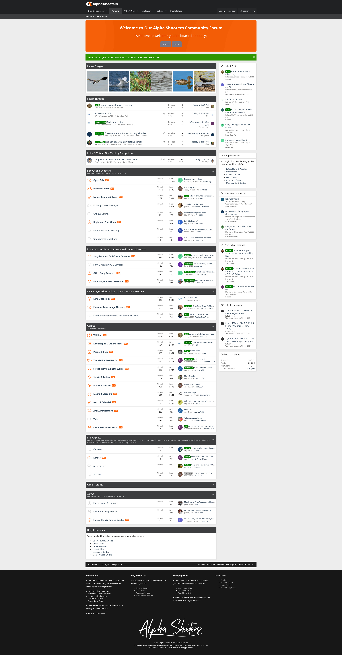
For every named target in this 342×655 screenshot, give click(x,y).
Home (247, 564)
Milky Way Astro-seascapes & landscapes (200, 401)
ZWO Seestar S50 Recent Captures (203, 280)
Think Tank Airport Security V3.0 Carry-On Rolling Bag (239, 253)
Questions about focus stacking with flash (126, 133)
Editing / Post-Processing (106, 230)
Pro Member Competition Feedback (198, 510)
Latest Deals (98, 543)
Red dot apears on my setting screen (123, 141)
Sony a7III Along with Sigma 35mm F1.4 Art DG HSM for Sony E (213, 448)
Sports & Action (101, 377)
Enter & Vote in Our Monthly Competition (110, 153)
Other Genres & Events (105, 427)
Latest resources (233, 305)
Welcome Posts (101, 188)
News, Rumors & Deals (105, 197)
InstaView (146, 10)
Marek (198, 232)
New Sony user (190, 187)
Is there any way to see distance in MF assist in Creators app (213, 263)
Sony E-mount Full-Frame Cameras (134, 136)
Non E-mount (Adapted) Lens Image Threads (115, 315)
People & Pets (100, 351)
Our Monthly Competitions (123, 162)
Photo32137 (204, 521)
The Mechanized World (125, 125)
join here (101, 613)
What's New (129, 10)
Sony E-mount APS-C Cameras (108, 264)
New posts (90, 16)
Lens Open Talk (122, 116)
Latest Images (95, 66)
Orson (203, 353)
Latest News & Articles (103, 540)
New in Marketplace (235, 244)
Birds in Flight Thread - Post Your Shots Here (238, 111)
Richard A (199, 283)
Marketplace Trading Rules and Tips (103, 442)
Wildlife (120, 107)
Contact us (201, 564)
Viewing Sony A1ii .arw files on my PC (198, 519)
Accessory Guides (101, 552)
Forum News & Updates (105, 503)
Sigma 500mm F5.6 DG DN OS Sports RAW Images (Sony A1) (239, 339)
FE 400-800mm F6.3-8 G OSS (199, 456)
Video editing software (193, 418)
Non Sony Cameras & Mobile (108, 281)
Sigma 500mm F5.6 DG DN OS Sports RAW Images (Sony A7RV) (239, 326)
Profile (223, 580)
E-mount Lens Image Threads (109, 307)
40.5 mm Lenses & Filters (197, 314)
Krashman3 (199, 513)
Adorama (182, 590)
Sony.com (204, 645)
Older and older (115, 122)
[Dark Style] (253, 11)
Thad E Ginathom (202, 206)
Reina (97, 144)
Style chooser (93, 564)
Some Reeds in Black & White (201, 272)
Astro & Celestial (102, 402)
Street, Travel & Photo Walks (108, 368)
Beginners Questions (104, 222)
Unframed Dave (203, 127)
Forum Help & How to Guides (108, 519)
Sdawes (197, 467)
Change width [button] (116, 564)
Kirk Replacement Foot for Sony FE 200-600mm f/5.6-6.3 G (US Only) (239, 271)
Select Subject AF (191, 221)
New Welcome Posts (235, 193)
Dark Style (105, 564)
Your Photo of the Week (193, 204)
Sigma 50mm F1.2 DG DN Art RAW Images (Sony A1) (239, 312)
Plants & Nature (101, 385)
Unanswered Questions (105, 238)
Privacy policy (231, 564)
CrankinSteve (205, 395)
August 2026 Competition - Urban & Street (116, 159)
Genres (91, 325)
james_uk (199, 240)
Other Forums (95, 484)
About (90, 493)
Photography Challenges (105, 205)
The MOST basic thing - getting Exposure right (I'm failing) (211, 255)
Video (96, 419)
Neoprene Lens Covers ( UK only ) (201, 465)
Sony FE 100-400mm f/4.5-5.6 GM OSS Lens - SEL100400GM (212, 473)
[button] (107, 11)
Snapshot (199, 198)
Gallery (160, 10)
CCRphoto (98, 136)
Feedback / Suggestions (105, 511)
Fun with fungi (190, 392)
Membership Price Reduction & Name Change (202, 502)
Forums (115, 10)
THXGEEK (203, 190)
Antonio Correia (207, 308)
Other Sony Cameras (104, 273)
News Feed (225, 585)
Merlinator (199, 378)
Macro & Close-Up (102, 393)
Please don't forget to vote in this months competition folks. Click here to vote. (124, 57)
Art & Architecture (103, 410)
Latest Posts (231, 66)
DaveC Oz (199, 403)
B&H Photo (182, 588)
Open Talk (98, 180)
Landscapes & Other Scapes (108, 343)
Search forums (102, 16)
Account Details (227, 582)
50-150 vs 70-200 (103, 113)
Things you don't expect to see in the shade (207, 367)
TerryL (197, 450)
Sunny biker (192, 351)
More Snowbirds (190, 376)
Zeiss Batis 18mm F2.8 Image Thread (203, 306)
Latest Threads (95, 98)
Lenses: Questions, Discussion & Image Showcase (115, 291)
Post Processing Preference (195, 212)
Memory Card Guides (102, 554)
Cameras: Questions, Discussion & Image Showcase (116, 249)
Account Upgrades (228, 587)
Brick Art (187, 409)
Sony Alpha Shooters (99, 170)
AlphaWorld (199, 370)
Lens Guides (98, 549)
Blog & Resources (96, 10)
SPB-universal (200, 420)
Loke (196, 504)
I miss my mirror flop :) (193, 179)
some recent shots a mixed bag (117, 105)
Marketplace (176, 10)
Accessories (99, 466)
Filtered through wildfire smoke (201, 342)
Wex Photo (182, 593)
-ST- (96, 116)
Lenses (97, 457)
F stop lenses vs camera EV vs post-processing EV (203, 229)
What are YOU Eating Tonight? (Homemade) (204, 426)
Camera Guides (100, 546)
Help (241, 564)
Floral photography (192, 384)
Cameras (97, 449)
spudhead (98, 107)
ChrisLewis (199, 223)
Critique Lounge (101, 213)
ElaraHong (207, 181)
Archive (97, 474)
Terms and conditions (215, 564)
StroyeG (251, 368)
